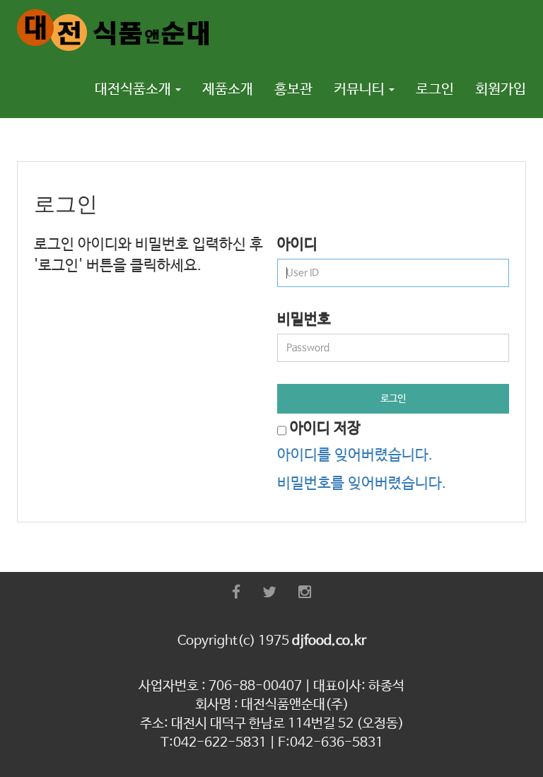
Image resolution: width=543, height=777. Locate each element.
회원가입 (500, 89)
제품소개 (227, 89)
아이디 (297, 244)
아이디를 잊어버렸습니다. (355, 455)
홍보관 (293, 89)
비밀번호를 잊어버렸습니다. (361, 483)
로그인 (435, 89)
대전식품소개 (134, 89)
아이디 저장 (325, 428)
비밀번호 (304, 319)
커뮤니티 (360, 89)
